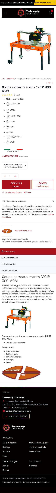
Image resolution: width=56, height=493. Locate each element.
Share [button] (28, 192)
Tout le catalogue (10, 461)
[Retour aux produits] (49, 82)
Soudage (6, 451)
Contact (6, 470)
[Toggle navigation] (6, 12)
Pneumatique (34, 451)
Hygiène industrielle (37, 447)
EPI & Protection (9, 443)
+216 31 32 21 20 (19, 407)
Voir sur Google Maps (18, 416)
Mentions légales (43, 482)
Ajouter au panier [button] (16, 185)
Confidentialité (8, 482)
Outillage (6, 447)
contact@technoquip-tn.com (18, 411)
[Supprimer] (4, 176)
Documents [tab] (9, 264)
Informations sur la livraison (14, 201)
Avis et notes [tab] (10, 270)
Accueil (6, 466)
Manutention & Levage (38, 443)
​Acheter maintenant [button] (43, 185)
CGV (16, 482)
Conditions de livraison (27, 482)
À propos (33, 466)
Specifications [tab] (11, 258)
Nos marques (34, 461)
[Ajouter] (15, 176)
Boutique (10, 78)
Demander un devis (43, 3)
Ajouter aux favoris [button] (13, 192)
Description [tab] (9, 251)
